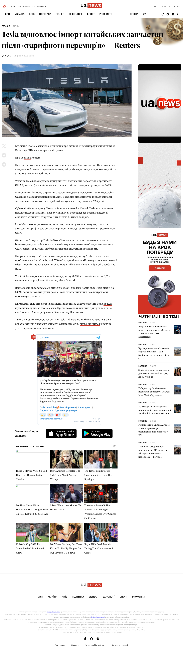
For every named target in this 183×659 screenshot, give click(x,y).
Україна (19, 14)
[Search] (178, 14)
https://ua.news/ (53, 612)
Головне (6, 26)
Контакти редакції (120, 645)
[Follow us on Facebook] (167, 14)
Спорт (91, 14)
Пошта (134, 14)
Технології (75, 14)
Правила (75, 645)
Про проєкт (60, 645)
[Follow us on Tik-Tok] (162, 14)
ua (144, 14)
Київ (32, 14)
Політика (45, 14)
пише (27, 157)
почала (108, 303)
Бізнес (60, 14)
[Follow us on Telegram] (173, 14)
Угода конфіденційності (95, 645)
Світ (7, 14)
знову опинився (90, 324)
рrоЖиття (105, 14)
